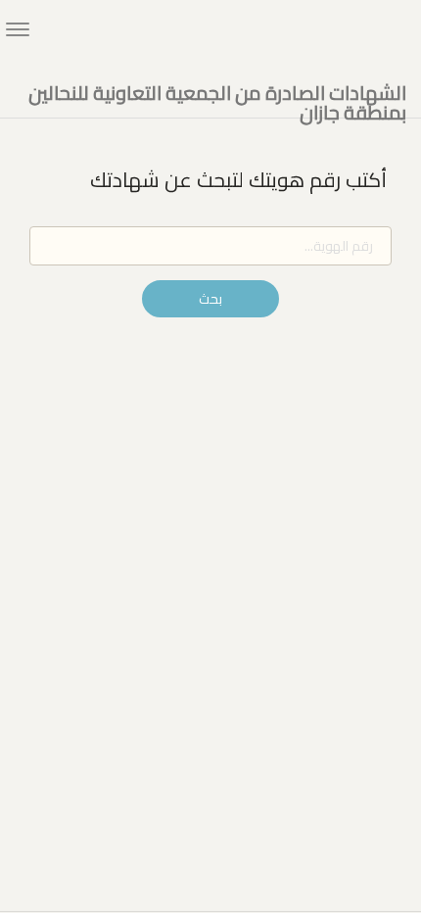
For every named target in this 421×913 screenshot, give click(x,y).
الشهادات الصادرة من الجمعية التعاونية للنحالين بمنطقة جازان (217, 93)
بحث (210, 299)
